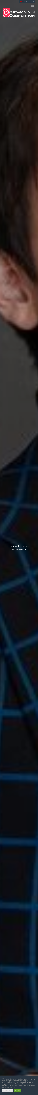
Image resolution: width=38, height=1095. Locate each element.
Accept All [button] (17, 1091)
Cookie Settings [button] (7, 1091)
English (24, 1)
